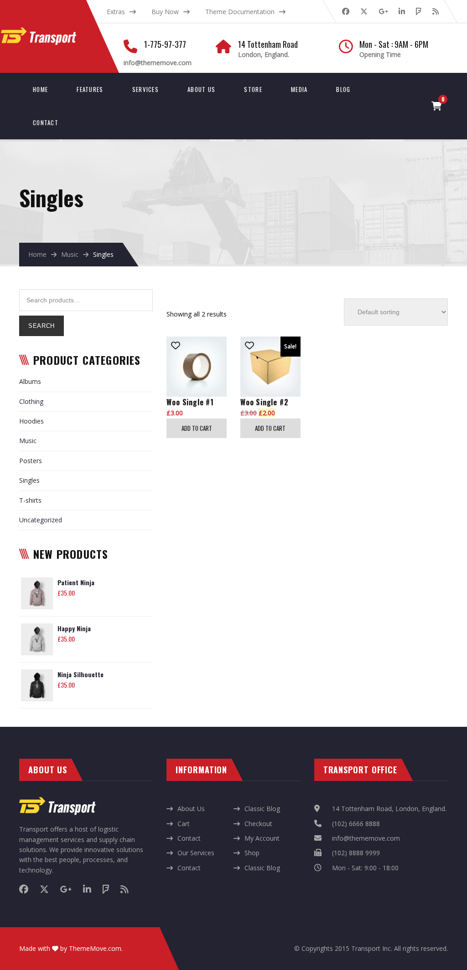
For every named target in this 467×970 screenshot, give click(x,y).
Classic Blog (262, 808)
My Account (262, 838)
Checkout (258, 823)
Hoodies (31, 421)
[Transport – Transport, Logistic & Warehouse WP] (48, 32)
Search (41, 325)
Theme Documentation (240, 11)
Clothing (31, 401)
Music (69, 254)
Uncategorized (40, 520)
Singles (29, 480)
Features (90, 89)
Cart (183, 823)
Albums (30, 381)
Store (253, 89)
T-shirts (30, 500)
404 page (118, 24)
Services (145, 89)
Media (299, 89)
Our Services (195, 852)
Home (40, 89)
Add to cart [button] (197, 428)
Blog (343, 89)
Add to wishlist (175, 345)
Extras (116, 11)
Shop (251, 852)
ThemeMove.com (95, 948)
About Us (201, 89)
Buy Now (165, 11)
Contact (45, 122)
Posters (30, 460)
